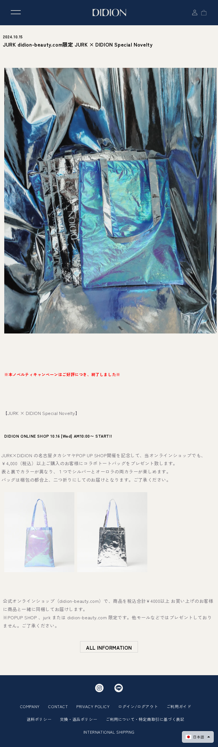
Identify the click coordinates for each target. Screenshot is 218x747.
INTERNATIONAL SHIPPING (109, 732)
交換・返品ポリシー (78, 719)
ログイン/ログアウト (138, 706)
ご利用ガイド (178, 706)
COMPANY (30, 706)
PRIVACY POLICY (93, 706)
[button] (197, 736)
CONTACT (58, 706)
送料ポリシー (39, 719)
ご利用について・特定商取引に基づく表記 (145, 719)
